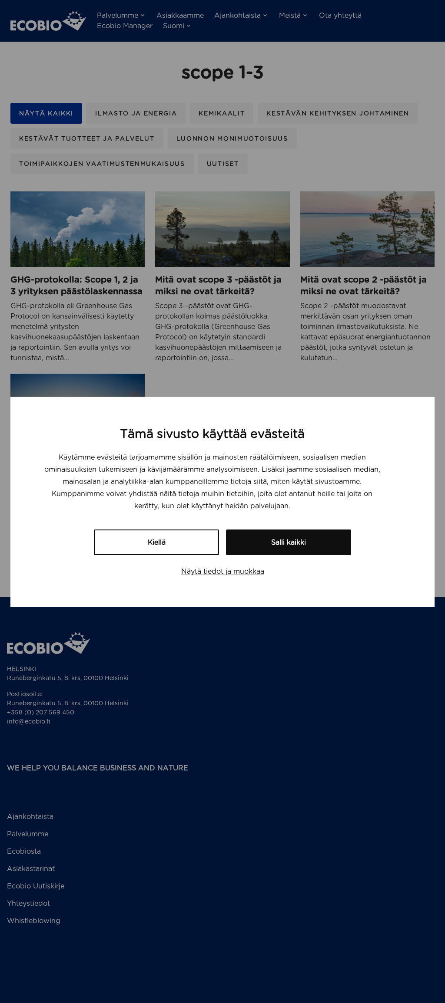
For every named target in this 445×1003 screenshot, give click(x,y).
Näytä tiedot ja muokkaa (222, 571)
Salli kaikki (288, 542)
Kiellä (157, 542)
